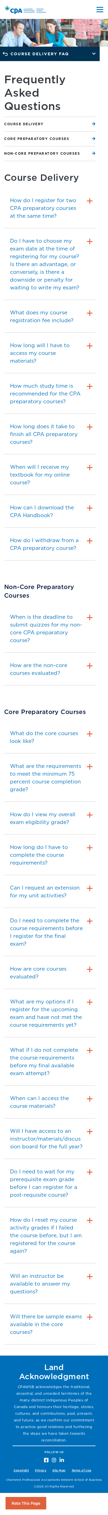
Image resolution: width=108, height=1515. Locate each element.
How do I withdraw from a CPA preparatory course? (44, 544)
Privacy (40, 1470)
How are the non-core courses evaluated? (38, 669)
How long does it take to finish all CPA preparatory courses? (44, 434)
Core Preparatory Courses (36, 139)
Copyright (21, 1470)
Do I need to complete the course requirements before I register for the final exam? (46, 932)
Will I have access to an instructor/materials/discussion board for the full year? (46, 1138)
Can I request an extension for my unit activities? (45, 891)
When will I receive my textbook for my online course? (40, 474)
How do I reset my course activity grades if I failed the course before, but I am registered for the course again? (46, 1235)
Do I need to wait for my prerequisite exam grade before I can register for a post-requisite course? (43, 1183)
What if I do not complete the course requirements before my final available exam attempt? (44, 1061)
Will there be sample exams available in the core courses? (46, 1324)
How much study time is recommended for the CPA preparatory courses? (45, 393)
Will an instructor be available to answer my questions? (40, 1283)
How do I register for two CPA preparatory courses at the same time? (43, 208)
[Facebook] (46, 1460)
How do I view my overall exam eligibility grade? (42, 818)
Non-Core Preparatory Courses (42, 153)
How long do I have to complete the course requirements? (39, 854)
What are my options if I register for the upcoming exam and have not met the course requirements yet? (46, 1013)
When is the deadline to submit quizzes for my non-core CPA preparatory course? (46, 628)
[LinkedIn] (62, 1460)
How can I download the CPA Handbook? (42, 511)
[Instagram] (54, 1460)
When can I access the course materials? (39, 1102)
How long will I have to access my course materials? (40, 353)
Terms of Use (81, 1470)
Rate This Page (26, 1503)
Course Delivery (24, 124)
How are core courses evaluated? (38, 972)
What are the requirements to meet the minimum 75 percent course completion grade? (45, 777)
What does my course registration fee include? (41, 316)
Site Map (58, 1470)
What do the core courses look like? (44, 737)
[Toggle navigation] (100, 9)
